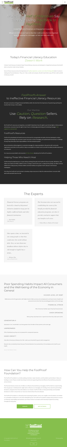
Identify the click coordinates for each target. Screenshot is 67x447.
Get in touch (42, 406)
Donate (24, 406)
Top (33, 443)
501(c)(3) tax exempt (31, 438)
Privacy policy (59, 438)
